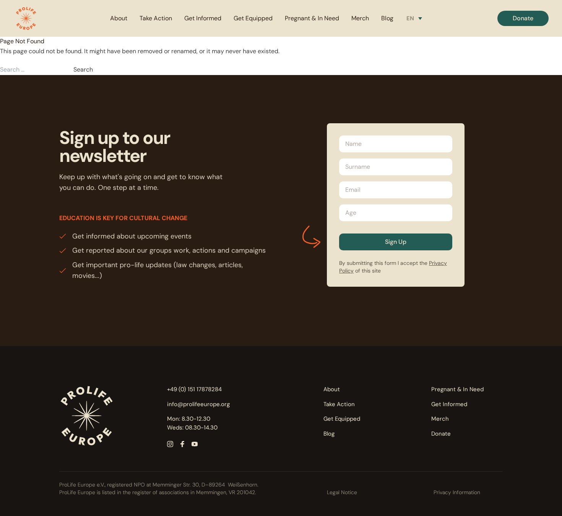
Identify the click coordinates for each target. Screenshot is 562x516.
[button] (26, 18)
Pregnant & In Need (312, 18)
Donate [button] (523, 18)
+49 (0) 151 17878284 (194, 389)
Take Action (156, 18)
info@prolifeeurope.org (198, 404)
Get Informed (202, 18)
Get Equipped (253, 18)
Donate (441, 434)
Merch (360, 18)
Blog (387, 18)
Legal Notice (342, 492)
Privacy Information (457, 492)
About (118, 18)
